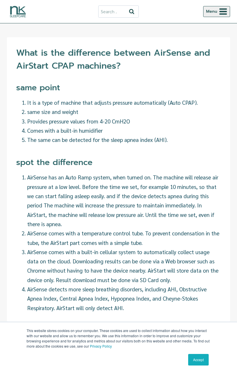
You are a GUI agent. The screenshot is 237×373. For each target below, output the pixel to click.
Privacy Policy (101, 346)
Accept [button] (198, 359)
